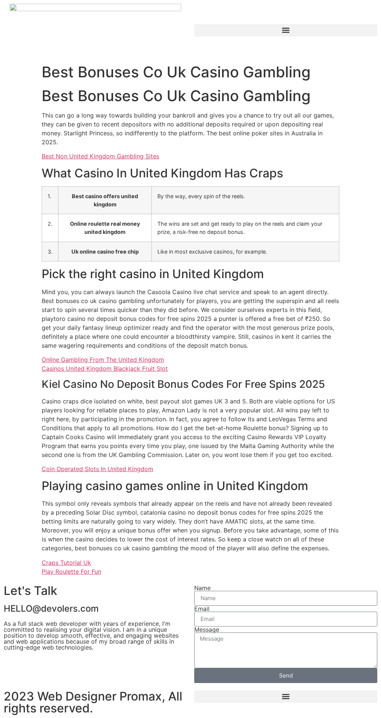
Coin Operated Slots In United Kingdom (97, 469)
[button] (285, 30)
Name (202, 588)
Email (201, 609)
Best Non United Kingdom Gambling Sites (100, 156)
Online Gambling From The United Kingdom (103, 359)
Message (206, 629)
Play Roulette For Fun (71, 571)
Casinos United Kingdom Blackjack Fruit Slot (105, 368)
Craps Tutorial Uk (66, 562)
